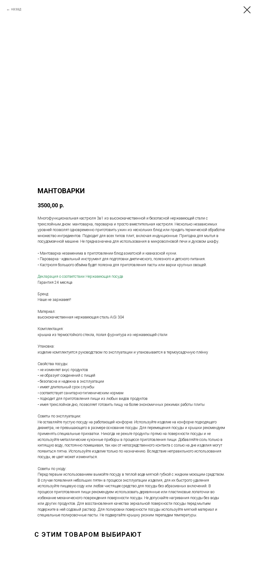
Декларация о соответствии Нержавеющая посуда (80, 276)
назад (16, 9)
